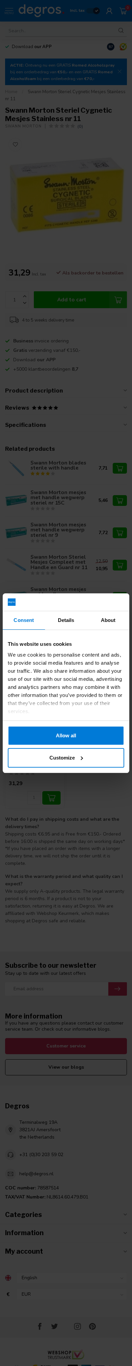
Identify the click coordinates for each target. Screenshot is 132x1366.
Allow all (66, 735)
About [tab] (108, 620)
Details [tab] (66, 620)
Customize (62, 758)
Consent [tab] (24, 620)
